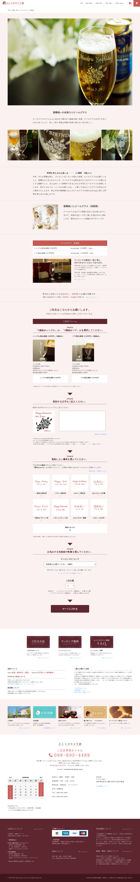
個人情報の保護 (96, 877)
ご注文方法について (33, 650)
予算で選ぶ (108, 3)
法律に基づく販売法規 (116, 877)
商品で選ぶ (89, 3)
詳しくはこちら (79, 279)
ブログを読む (101, 728)
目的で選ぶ (99, 3)
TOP (81, 3)
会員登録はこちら (49, 728)
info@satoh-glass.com (73, 769)
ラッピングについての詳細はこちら (69, 573)
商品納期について (80, 690)
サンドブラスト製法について (118, 720)
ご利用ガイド (105, 877)
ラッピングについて (65, 650)
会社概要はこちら (101, 786)
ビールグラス (23, 10)
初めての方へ (62, 720)
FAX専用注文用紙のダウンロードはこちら (21, 684)
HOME (89, 877)
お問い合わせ (119, 3)
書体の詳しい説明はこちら (97, 471)
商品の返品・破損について (82, 692)
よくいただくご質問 (96, 650)
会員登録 (36, 720)
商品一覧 (15, 10)
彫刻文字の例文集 (100, 434)
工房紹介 (10, 720)
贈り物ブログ (88, 720)
